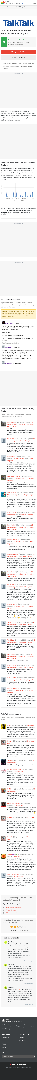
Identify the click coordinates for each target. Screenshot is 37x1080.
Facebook (22, 1041)
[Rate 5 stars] (25, 926)
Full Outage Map (19, 57)
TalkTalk (18, 7)
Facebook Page (11, 910)
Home (3, 7)
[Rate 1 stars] (12, 926)
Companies (10, 7)
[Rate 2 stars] (15, 926)
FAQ (3, 1041)
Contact (4, 1047)
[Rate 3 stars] (18, 926)
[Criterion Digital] (18, 1064)
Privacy (4, 1044)
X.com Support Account (13, 907)
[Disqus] (18, 342)
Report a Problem (19, 52)
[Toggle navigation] (34, 2)
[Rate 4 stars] (22, 926)
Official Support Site (12, 913)
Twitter (21, 1037)
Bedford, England (26, 441)
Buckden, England (26, 515)
